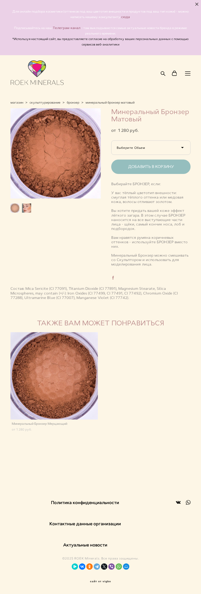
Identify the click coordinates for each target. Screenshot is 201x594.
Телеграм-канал (67, 28)
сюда (125, 17)
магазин (16, 102)
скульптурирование (45, 102)
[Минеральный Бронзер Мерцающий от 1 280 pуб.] (54, 376)
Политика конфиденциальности (85, 502)
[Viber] (111, 566)
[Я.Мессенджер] (75, 566)
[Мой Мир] (126, 566)
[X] (104, 566)
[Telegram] (97, 566)
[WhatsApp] (119, 566)
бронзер (73, 102)
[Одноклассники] (89, 566)
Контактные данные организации (85, 524)
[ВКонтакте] (82, 566)
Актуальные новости (85, 545)
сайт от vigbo (100, 581)
